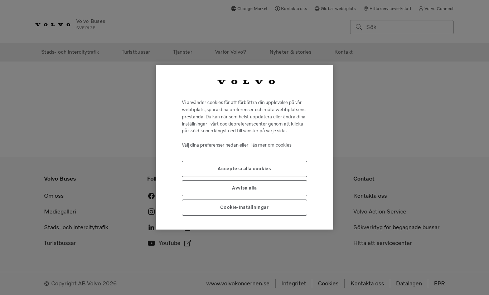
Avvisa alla (244, 188)
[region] (244, 147)
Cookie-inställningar (244, 207)
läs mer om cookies (271, 145)
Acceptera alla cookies (244, 169)
